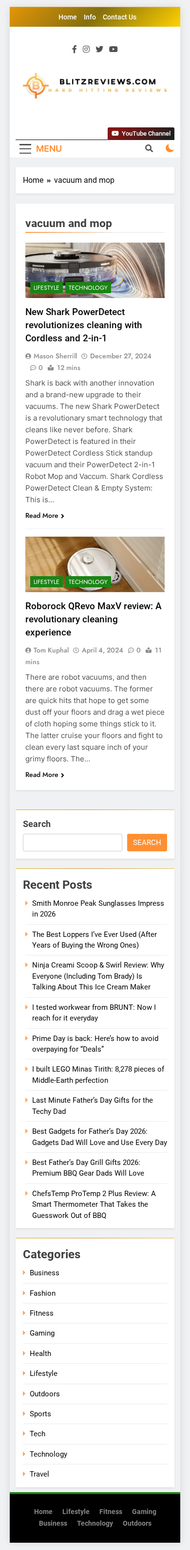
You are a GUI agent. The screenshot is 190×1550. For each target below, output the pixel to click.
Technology (88, 287)
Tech (37, 1433)
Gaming (42, 1333)
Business (44, 1272)
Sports (40, 1413)
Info (90, 17)
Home (67, 17)
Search (37, 824)
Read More (41, 515)
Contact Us (119, 17)
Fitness (42, 1313)
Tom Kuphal (51, 650)
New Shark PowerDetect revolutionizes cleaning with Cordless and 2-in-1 (83, 325)
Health (40, 1353)
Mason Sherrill (55, 356)
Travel (39, 1474)
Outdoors (45, 1394)
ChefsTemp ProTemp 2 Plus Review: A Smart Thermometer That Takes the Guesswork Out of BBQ (94, 1204)
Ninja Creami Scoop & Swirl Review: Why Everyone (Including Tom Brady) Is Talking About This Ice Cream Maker (98, 976)
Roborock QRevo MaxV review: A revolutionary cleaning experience (93, 619)
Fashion (43, 1293)
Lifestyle (46, 287)
